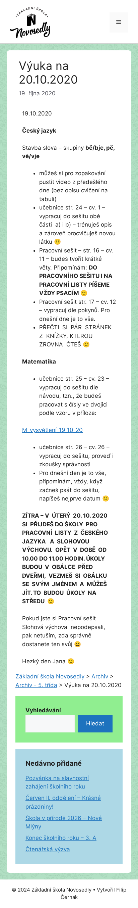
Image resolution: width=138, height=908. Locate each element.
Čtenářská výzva (47, 849)
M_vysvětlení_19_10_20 (52, 430)
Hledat (95, 723)
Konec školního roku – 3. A (60, 837)
